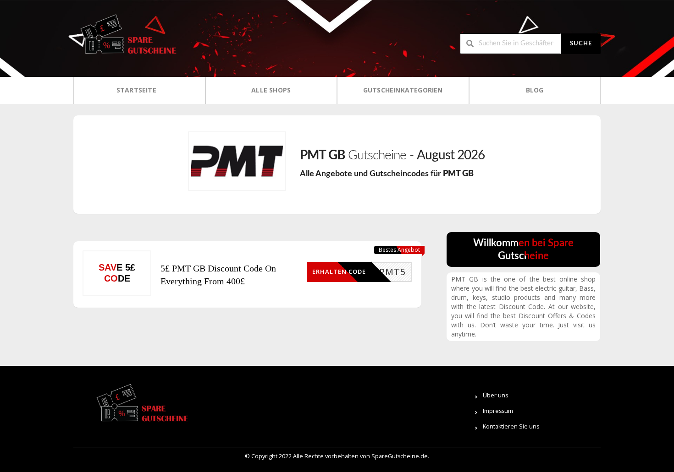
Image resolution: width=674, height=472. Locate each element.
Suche (581, 44)
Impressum (498, 411)
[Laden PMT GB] (237, 161)
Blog (535, 90)
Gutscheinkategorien (403, 90)
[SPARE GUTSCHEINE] (126, 37)
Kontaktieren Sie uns (511, 426)
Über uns (495, 395)
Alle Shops (271, 90)
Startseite (136, 90)
